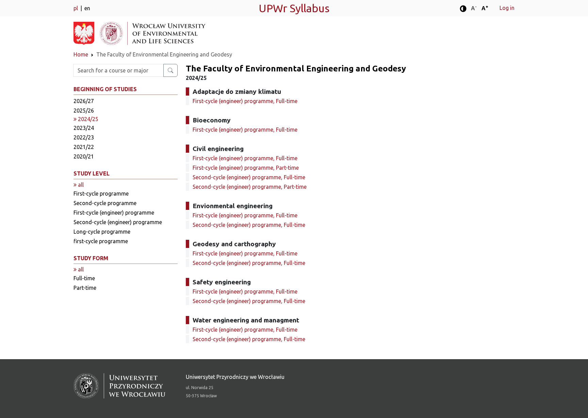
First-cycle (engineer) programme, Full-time (245, 101)
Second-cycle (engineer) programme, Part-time (250, 187)
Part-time (85, 288)
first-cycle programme (101, 241)
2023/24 (84, 128)
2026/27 (84, 101)
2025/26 (84, 110)
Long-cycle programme (102, 232)
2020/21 (84, 156)
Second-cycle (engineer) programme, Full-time (249, 177)
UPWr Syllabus (294, 8)
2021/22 (84, 147)
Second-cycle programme (105, 203)
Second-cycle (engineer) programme (118, 222)
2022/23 (84, 137)
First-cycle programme (101, 193)
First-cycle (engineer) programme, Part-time (246, 168)
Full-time (84, 278)
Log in (507, 8)
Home (81, 54)
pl (76, 8)
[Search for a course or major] (170, 70)
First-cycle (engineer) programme (114, 213)
